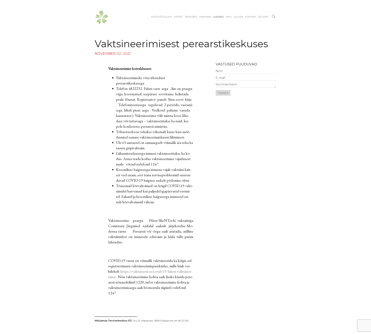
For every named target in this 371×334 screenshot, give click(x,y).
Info (229, 16)
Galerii (238, 16)
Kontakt (250, 16)
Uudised (218, 16)
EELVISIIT (263, 16)
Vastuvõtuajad (161, 16)
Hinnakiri (205, 16)
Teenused (191, 16)
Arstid (178, 16)
